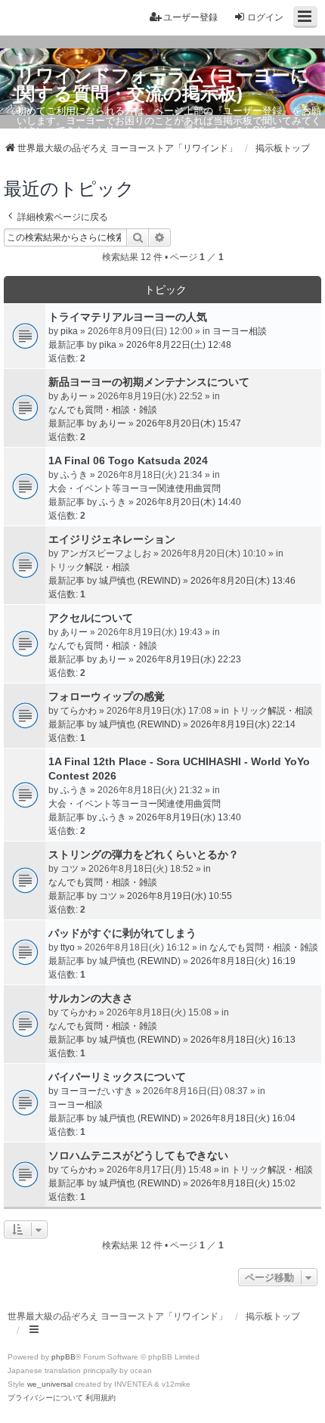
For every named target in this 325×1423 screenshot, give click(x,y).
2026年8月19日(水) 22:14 (243, 724)
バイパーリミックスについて (117, 1077)
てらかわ (78, 710)
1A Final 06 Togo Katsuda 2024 (128, 460)
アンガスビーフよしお (105, 553)
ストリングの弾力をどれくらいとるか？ (143, 854)
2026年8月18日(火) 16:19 (243, 961)
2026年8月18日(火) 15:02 (243, 1183)
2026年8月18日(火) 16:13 (243, 1039)
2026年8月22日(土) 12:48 (178, 344)
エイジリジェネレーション (111, 539)
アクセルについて (90, 618)
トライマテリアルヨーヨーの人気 (127, 317)
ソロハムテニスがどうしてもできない (138, 1155)
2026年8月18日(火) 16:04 (243, 1118)
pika (69, 331)
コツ (69, 868)
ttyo (67, 947)
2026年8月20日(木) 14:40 (188, 502)
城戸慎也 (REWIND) (140, 580)
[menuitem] (45, 1398)
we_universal (50, 1384)
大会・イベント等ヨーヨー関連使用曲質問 (134, 488)
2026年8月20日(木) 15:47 (188, 423)
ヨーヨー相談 (239, 331)
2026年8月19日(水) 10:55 (179, 896)
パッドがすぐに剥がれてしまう (122, 933)
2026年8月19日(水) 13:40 (188, 817)
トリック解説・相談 (89, 567)
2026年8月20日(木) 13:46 (243, 580)
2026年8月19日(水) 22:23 (188, 659)
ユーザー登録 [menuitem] (190, 17)
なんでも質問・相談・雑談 (102, 410)
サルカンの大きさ (90, 998)
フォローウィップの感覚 (106, 696)
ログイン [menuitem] (265, 17)
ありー (74, 396)
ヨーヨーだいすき (96, 1091)
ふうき (74, 475)
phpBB (63, 1357)
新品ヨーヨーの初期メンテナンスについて (148, 382)
